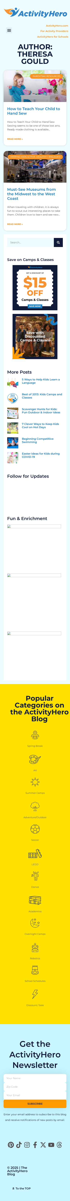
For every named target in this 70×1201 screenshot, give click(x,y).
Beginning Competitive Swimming (37, 440)
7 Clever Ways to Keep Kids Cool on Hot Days (40, 425)
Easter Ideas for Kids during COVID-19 (41, 455)
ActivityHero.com (57, 25)
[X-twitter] (43, 1145)
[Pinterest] (11, 1145)
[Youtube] (51, 1145)
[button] (9, 30)
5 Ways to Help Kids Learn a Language (41, 381)
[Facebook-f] (35, 1145)
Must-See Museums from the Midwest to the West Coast (31, 194)
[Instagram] (27, 1145)
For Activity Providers (54, 31)
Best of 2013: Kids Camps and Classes (42, 396)
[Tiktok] (19, 1145)
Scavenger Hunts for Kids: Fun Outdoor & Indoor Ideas (41, 410)
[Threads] (59, 1145)
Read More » (15, 139)
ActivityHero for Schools (52, 36)
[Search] (58, 242)
